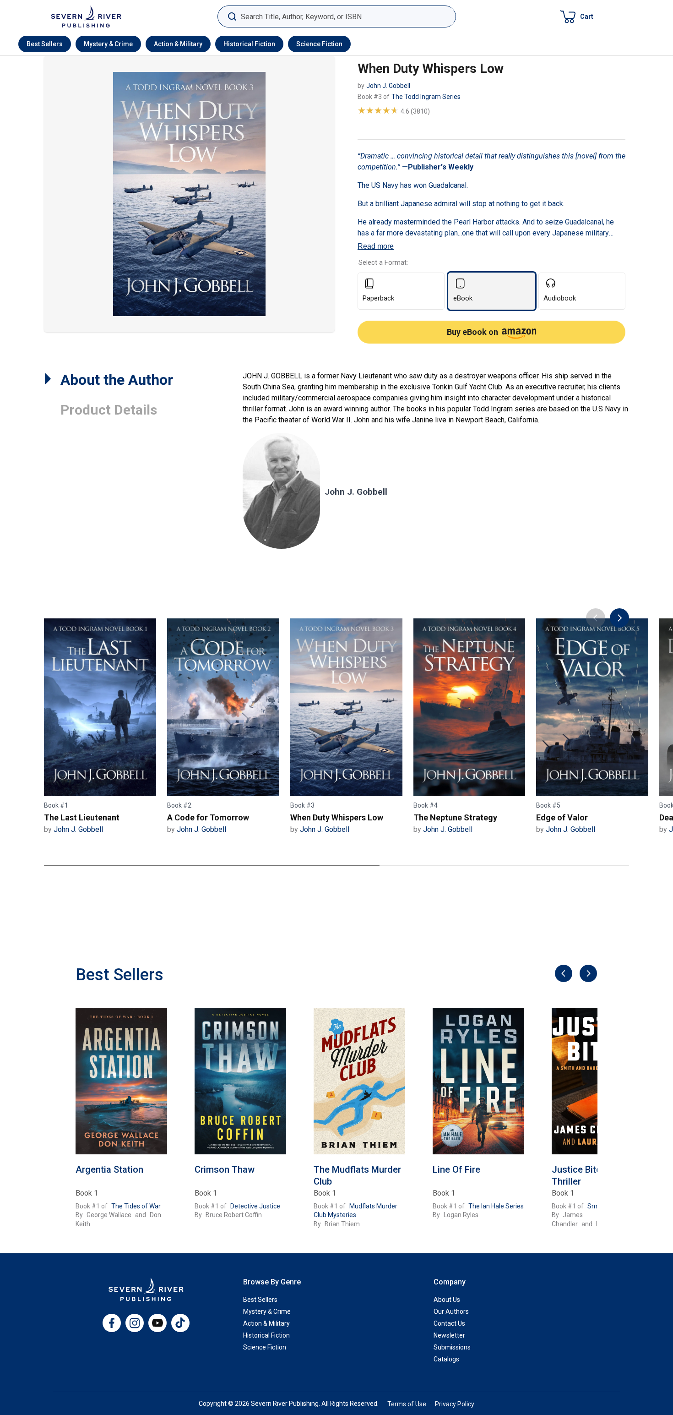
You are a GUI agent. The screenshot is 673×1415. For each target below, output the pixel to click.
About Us (447, 1299)
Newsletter (449, 1335)
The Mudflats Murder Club (357, 1175)
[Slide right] (587, 974)
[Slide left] (562, 974)
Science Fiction (319, 44)
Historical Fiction (249, 44)
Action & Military (178, 44)
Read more (376, 246)
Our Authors (451, 1311)
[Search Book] (232, 16)
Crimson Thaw (225, 1169)
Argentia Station (109, 1169)
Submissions (452, 1347)
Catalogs (446, 1359)
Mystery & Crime (108, 44)
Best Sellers (45, 44)
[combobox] (336, 16)
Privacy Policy (454, 1404)
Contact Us (449, 1323)
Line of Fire (456, 1169)
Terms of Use (406, 1404)
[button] (576, 16)
